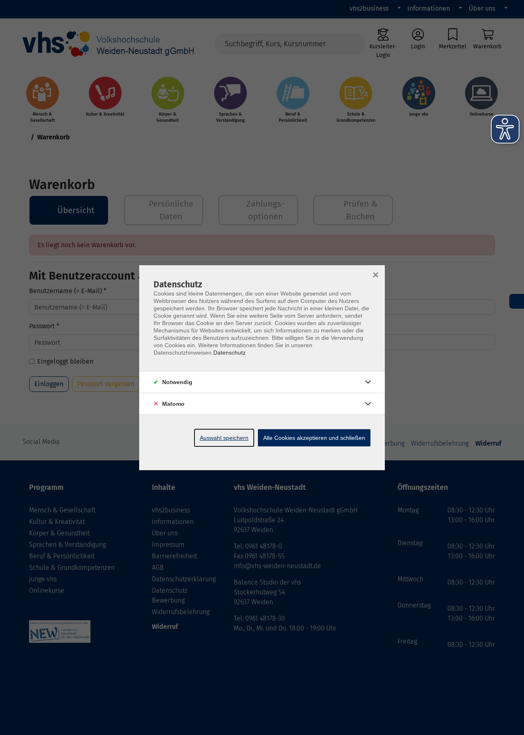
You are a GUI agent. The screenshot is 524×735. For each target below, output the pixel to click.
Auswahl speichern (224, 438)
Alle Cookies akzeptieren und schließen (314, 438)
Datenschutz (229, 352)
